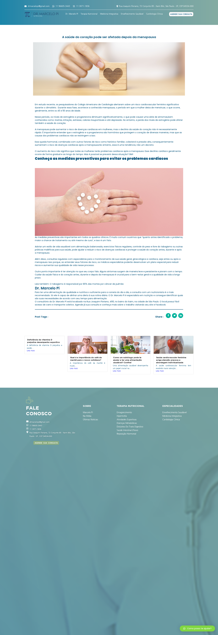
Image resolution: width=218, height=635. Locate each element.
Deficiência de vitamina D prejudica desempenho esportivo (43, 340)
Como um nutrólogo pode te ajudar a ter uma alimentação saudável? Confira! (127, 360)
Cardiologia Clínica (154, 14)
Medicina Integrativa (109, 14)
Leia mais (31, 350)
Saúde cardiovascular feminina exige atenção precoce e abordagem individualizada (171, 360)
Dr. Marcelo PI (72, 14)
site (151, 304)
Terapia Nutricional (89, 14)
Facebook (161, 304)
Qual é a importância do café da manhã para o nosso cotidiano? (86, 358)
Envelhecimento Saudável (132, 14)
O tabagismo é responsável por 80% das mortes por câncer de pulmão (87, 283)
